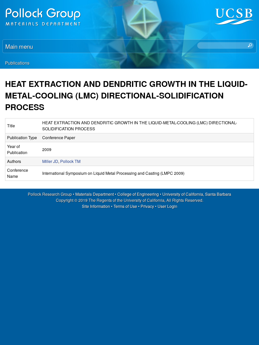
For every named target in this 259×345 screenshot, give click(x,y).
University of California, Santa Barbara (196, 194)
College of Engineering (138, 194)
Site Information (96, 206)
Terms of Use (125, 206)
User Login (167, 206)
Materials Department (94, 194)
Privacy (147, 206)
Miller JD (50, 161)
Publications (17, 63)
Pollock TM (70, 161)
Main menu (19, 46)
